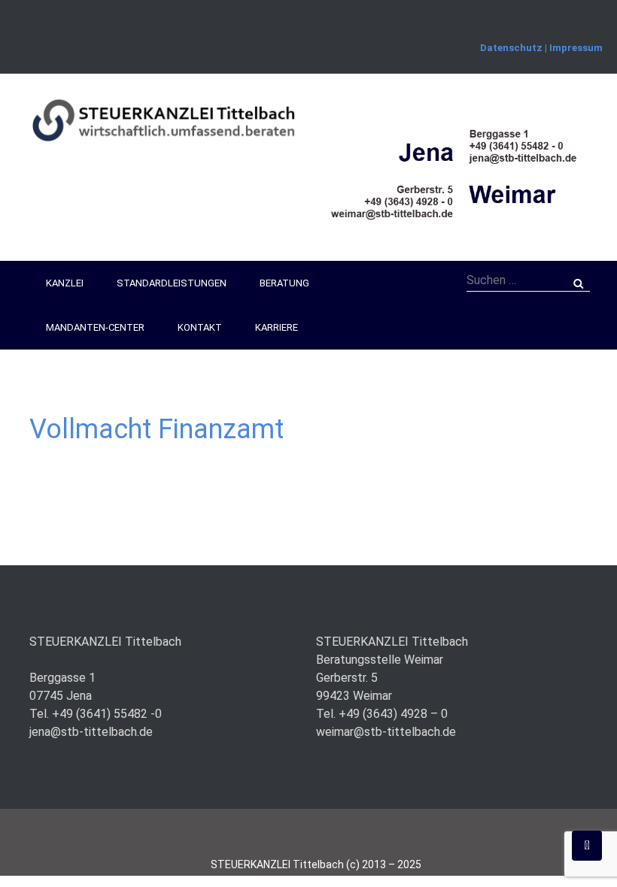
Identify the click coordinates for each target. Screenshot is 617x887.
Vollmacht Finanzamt (156, 429)
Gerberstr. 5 (347, 678)
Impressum (576, 47)
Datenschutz (511, 47)
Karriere (276, 327)
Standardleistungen (171, 283)
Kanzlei (65, 283)
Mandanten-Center (95, 327)
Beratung (284, 283)
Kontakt (200, 327)
